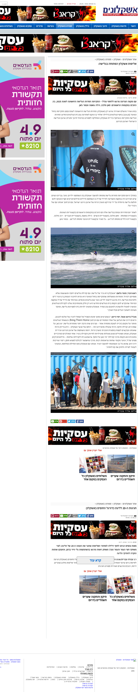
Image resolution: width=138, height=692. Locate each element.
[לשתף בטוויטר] (82, 73)
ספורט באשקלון (65, 26)
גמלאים (73, 667)
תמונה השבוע (85, 681)
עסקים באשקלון (24, 26)
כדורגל (129, 542)
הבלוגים (90, 679)
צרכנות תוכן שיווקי (65, 679)
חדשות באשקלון (119, 26)
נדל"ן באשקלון (82, 26)
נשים (53, 679)
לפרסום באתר (58, 4)
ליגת (120, 542)
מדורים (39, 26)
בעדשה (50, 26)
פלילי (91, 675)
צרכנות (81, 667)
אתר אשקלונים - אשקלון (124, 59)
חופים (125, 542)
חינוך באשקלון (100, 26)
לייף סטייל (89, 669)
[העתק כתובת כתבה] (73, 73)
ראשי (133, 26)
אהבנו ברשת (79, 679)
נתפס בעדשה (46, 677)
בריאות (90, 671)
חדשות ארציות (42, 679)
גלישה (130, 98)
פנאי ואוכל (35, 677)
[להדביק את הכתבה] (63, 422)
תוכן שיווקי (66, 671)
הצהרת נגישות (87, 683)
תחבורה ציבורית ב (70, 681)
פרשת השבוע (62, 667)
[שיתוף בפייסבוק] (90, 73)
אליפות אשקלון (122, 98)
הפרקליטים (51, 667)
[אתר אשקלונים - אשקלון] (126, 660)
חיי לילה (90, 667)
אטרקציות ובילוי (79, 671)
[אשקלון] (120, 15)
